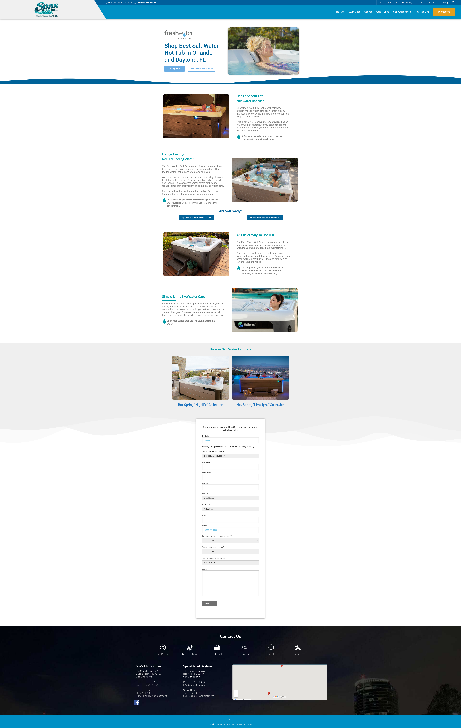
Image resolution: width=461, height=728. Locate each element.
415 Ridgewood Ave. (194, 670)
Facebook (136, 701)
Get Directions (144, 676)
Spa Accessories (402, 11)
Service (298, 654)
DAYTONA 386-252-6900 (147, 3)
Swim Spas (354, 11)
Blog (445, 2)
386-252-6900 (196, 681)
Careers (420, 2)
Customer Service (388, 2)
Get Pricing (209, 603)
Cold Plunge (382, 11)
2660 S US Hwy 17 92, (148, 670)
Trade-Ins (271, 654)
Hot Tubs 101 (422, 11)
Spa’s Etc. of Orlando (150, 666)
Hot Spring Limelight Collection (261, 405)
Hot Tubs (340, 11)
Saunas (368, 11)
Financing (407, 2)
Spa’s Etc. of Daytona (197, 666)
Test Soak (217, 654)
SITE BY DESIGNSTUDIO (216, 724)
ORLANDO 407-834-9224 (118, 3)
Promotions (444, 11)
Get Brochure (190, 654)
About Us (434, 2)
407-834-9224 (149, 681)
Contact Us (230, 719)
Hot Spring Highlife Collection (200, 405)
